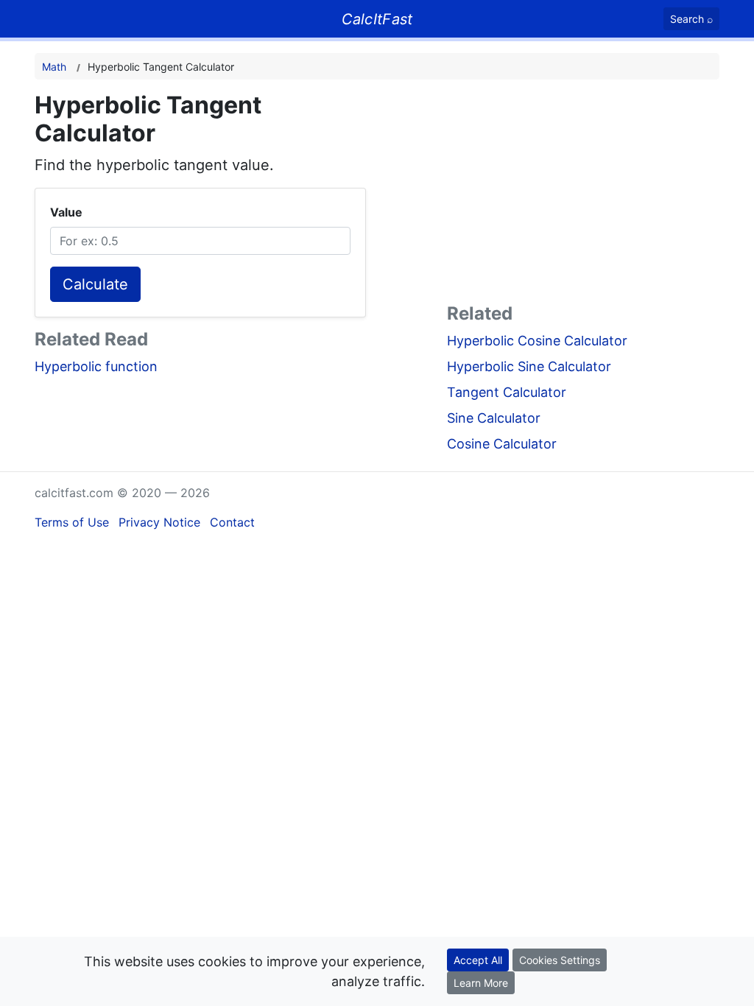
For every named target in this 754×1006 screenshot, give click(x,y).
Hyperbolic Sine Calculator (529, 366)
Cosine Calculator (502, 443)
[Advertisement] (583, 194)
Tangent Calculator (506, 392)
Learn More (481, 983)
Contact (232, 522)
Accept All (478, 960)
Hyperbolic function (96, 366)
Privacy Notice (159, 522)
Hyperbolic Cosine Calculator (537, 340)
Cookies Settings (559, 960)
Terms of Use (72, 522)
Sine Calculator (493, 418)
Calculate (95, 284)
